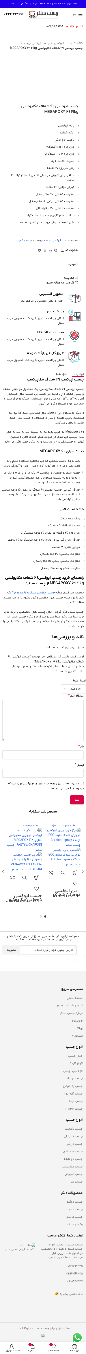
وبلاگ (79, 1028)
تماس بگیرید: (73, 26)
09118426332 (75, 1281)
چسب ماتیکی (74, 1217)
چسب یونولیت (73, 1078)
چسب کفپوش (73, 1174)
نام (81, 746)
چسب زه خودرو (73, 1086)
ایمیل (79, 765)
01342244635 (74, 1274)
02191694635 (55, 26)
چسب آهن (25, 241)
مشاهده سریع (63, 872)
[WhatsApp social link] (45, 250)
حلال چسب (75, 1056)
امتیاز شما (79, 681)
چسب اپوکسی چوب (36, 43)
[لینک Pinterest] (56, 250)
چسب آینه (76, 1101)
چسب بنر (76, 1182)
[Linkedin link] (50, 250)
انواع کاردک (76, 1063)
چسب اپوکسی (62, 43)
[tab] (78, 374)
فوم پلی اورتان (73, 1071)
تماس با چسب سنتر (69, 1005)
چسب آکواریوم (73, 1094)
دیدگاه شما (76, 695)
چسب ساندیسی (72, 1167)
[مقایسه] (51, 872)
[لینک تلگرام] (39, 250)
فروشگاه (77, 1021)
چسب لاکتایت (74, 1129)
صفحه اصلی (75, 998)
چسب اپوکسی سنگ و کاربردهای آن (32, 593)
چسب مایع (76, 1209)
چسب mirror (74, 1109)
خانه (79, 43)
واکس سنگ (75, 1225)
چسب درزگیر (74, 1144)
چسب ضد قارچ (73, 1152)
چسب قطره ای (73, 1136)
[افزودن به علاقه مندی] (74, 883)
